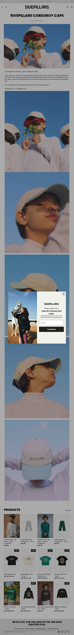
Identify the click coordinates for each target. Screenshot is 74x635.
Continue (51, 329)
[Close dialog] (63, 294)
